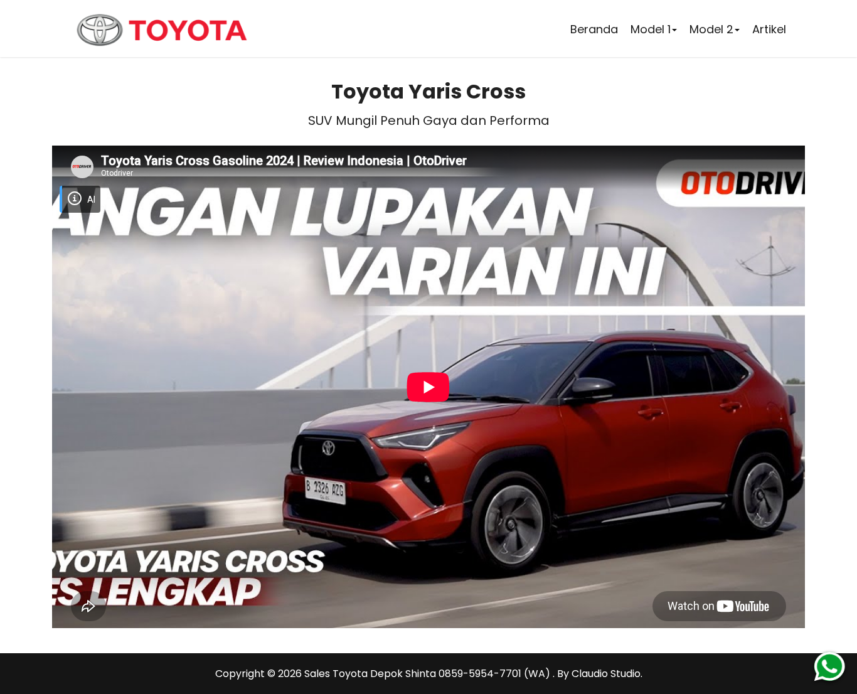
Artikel (769, 29)
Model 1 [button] (651, 29)
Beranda (594, 29)
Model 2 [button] (711, 29)
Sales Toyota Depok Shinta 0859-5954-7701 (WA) (428, 673)
